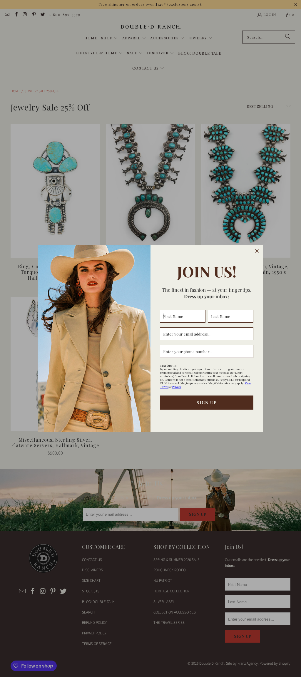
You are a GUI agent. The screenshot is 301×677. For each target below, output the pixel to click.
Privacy (176, 387)
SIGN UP (207, 402)
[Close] (256, 250)
